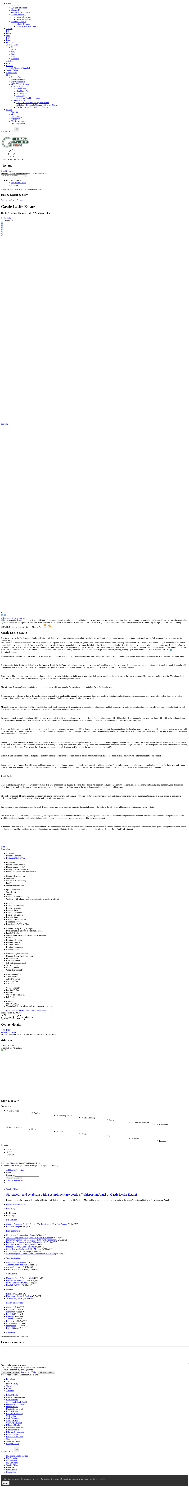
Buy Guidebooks (18, 79)
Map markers (10, 1101)
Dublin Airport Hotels (15, 1404)
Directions (5, 1163)
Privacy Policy (12, 1384)
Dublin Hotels (12, 1407)
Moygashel (10, 1323)
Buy (8, 38)
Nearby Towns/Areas (15, 1303)
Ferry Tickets (11, 1470)
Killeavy (9, 1316)
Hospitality (10, 1209)
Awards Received (23, 19)
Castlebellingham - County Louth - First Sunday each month (30, 1254)
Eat (7, 31)
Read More (5, 849)
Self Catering (16, 116)
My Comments (12, 1463)
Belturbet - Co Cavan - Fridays (18, 1244)
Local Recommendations (16, 1204)
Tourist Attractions (18, 121)
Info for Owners (18, 22)
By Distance (11, 1213)
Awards (9, 28)
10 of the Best (11, 45)
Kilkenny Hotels (13, 1430)
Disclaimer (10, 1379)
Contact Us (15, 10)
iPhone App (21, 89)
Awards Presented (23, 17)
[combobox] (16, 129)
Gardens (14, 112)
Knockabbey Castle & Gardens (18, 1296)
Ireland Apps (17, 86)
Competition (11, 1472)
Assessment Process (19, 8)
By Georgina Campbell (20, 68)
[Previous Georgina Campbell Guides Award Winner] (45, 626)
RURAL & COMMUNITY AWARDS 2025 (37, 1010)
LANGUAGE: (7, 131)
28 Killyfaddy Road (14, 1298)
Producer (162, 1141)
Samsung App (22, 93)
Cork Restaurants (13, 1418)
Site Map (9, 1386)
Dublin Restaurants (14, 1409)
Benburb (9, 1314)
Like (9, 218)
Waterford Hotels (13, 1441)
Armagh (9, 1319)
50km (11, 1155)
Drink (8, 33)
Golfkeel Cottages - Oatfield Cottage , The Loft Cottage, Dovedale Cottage (37, 1224)
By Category (11, 1215)
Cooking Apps (18, 100)
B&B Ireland (11, 1400)
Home (3, 189)
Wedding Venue (65, 1115)
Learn (8, 40)
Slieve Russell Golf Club (16, 1283)
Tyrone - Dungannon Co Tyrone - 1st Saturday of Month (29, 1237)
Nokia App (20, 96)
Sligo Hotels (11, 1439)
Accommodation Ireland (16, 1402)
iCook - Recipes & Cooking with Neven (32, 103)
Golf (13, 114)
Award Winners (18, 15)
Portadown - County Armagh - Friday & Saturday (26, 1242)
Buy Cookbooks (18, 82)
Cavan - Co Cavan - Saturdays (18, 1251)
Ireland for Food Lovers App (28, 98)
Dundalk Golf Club (14, 1285)
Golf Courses (11, 1274)
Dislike (4, 218)
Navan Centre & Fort (14, 1262)
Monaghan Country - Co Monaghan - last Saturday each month (31, 1240)
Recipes (9, 66)
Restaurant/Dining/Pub (15, 858)
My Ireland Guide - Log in (17, 1456)
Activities (10, 853)
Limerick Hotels (12, 1434)
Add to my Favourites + (16, 1170)
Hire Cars (10, 1467)
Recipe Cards (16, 77)
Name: (9, 1172)
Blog (8, 63)
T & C (8, 1381)
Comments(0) (6, 200)
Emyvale (9, 1309)
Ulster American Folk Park (17, 1269)
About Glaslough (17, 1163)
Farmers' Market (15, 1127)
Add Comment (18, 200)
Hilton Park (11, 1294)
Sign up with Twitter (29, 1372)
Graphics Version (8, 171)
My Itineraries (11, 1460)
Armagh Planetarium (14, 1267)
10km (11, 1150)
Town (111, 1120)
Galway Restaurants (14, 1423)
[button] (94, 423)
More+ (9, 109)
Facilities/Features (13, 856)
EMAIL (14, 1032)
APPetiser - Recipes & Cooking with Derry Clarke (37, 105)
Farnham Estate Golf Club (17, 1280)
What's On (15, 119)
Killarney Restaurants (15, 1427)
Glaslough (10, 1307)
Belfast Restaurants (14, 1413)
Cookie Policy (101, 1479)
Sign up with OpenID (46, 1372)
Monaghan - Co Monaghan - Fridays (21, 1235)
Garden (37, 1113)
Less (3, 847)
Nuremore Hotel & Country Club (19, 1278)
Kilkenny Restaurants (15, 1432)
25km (11, 1152)
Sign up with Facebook (10, 1372)
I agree (5, 1483)
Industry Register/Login (26, 26)
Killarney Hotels (13, 1425)
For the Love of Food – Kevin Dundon (32, 107)
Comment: (10, 1175)
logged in (15, 1365)
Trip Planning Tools (32, 1163)
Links (8, 1388)
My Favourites (12, 1458)
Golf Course (14, 1111)
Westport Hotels (12, 1444)
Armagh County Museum (16, 1265)
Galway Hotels (12, 1420)
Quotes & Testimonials (20, 12)
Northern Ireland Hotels (15, 1397)
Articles (9, 61)
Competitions (11, 72)
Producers (10, 42)
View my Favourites (14, 1180)
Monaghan (10, 1312)
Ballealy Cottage (13, 1226)
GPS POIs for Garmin (20, 84)
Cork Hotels (11, 1416)
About (8, 3)
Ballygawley (11, 1321)
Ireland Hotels (12, 1395)
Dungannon (11, 1326)
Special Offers (12, 70)
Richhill (9, 1328)
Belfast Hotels (12, 1411)
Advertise (10, 1391)
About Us (15, 5)
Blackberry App (22, 91)
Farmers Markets (13, 1231)
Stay (8, 35)
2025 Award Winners (9, 1010)
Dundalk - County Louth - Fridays (20, 1247)
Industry (14, 185)
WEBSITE (5, 1032)
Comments (10, 1332)
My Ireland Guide (18, 183)
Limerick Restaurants (14, 1437)
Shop (8, 75)
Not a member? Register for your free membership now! (24, 1367)
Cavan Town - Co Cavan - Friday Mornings (24, 1249)
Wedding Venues (18, 123)
